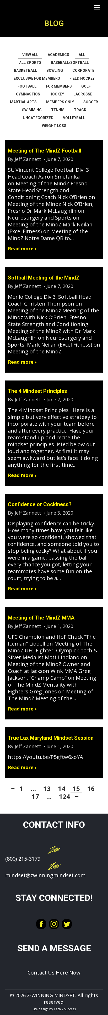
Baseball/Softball (70, 62)
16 (91, 789)
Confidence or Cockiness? (40, 504)
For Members (59, 86)
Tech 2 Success (65, 1009)
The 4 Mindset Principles (37, 391)
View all (30, 55)
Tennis (57, 110)
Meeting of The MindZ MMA (41, 618)
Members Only (60, 102)
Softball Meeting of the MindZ (43, 278)
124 (64, 796)
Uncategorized (38, 118)
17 (35, 796)
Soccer (90, 102)
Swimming (32, 110)
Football (27, 86)
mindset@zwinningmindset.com (45, 875)
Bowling (54, 70)
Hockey (57, 94)
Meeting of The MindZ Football (44, 151)
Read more (21, 249)
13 (47, 789)
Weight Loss (54, 126)
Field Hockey (82, 78)
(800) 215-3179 (22, 858)
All (82, 55)
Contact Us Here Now (54, 972)
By (25, 159)
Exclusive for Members (37, 78)
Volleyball (74, 118)
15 (76, 789)
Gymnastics (28, 94)
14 (61, 789)
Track (80, 110)
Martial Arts (23, 102)
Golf (86, 86)
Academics (58, 55)
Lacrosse (82, 94)
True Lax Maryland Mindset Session (51, 738)
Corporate (83, 70)
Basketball (25, 70)
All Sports (30, 62)
